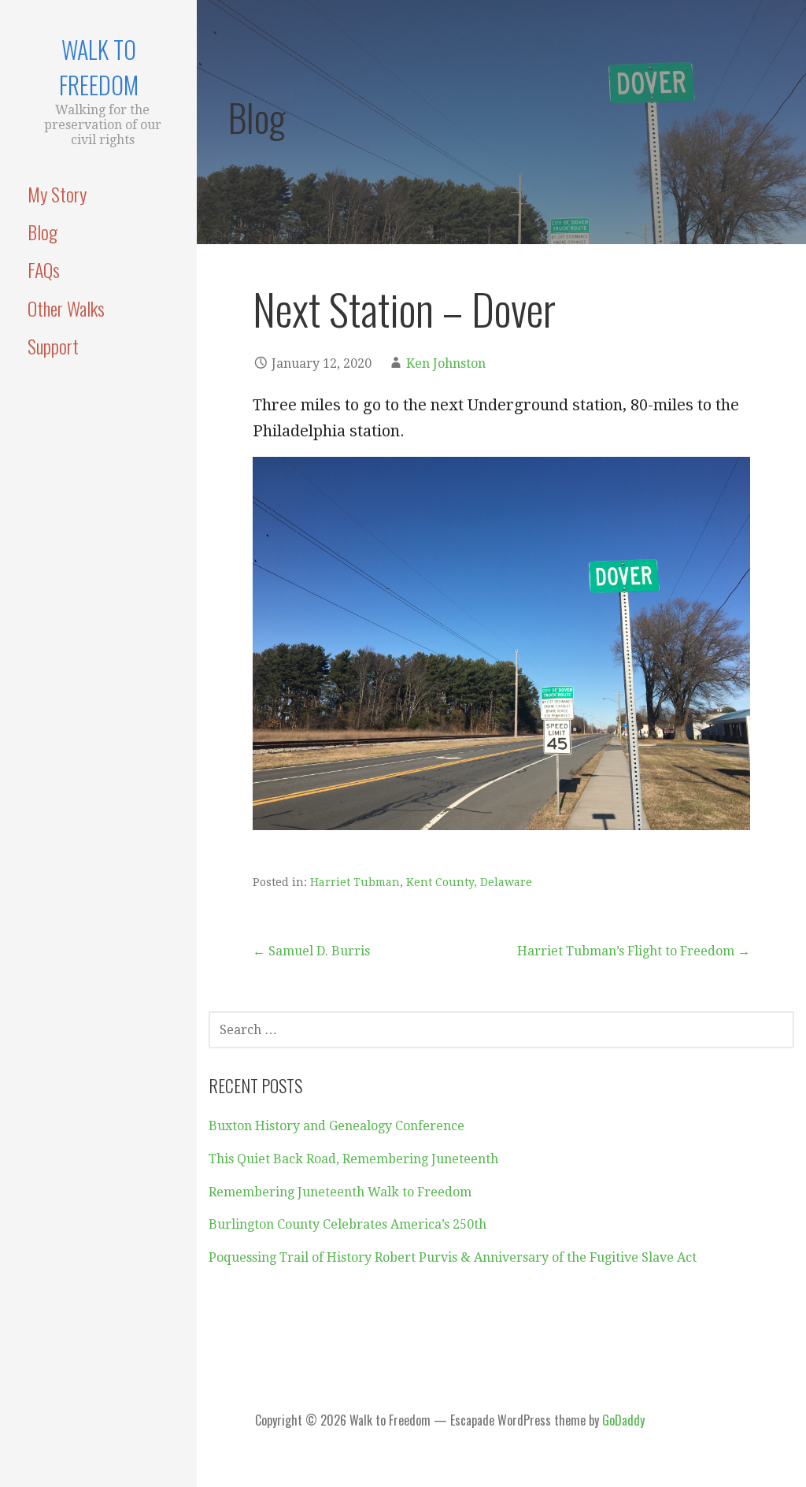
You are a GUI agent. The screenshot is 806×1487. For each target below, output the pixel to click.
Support (53, 346)
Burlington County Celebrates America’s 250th (347, 1224)
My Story (57, 194)
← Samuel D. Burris (311, 951)
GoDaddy (623, 1420)
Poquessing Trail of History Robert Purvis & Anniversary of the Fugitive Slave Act (453, 1257)
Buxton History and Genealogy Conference (336, 1125)
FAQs (44, 269)
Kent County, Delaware (469, 882)
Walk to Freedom (99, 67)
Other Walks (66, 308)
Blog (42, 231)
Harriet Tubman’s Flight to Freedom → (633, 951)
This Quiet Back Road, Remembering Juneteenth (353, 1158)
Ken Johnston (446, 363)
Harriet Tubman (355, 882)
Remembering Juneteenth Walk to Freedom (340, 1192)
